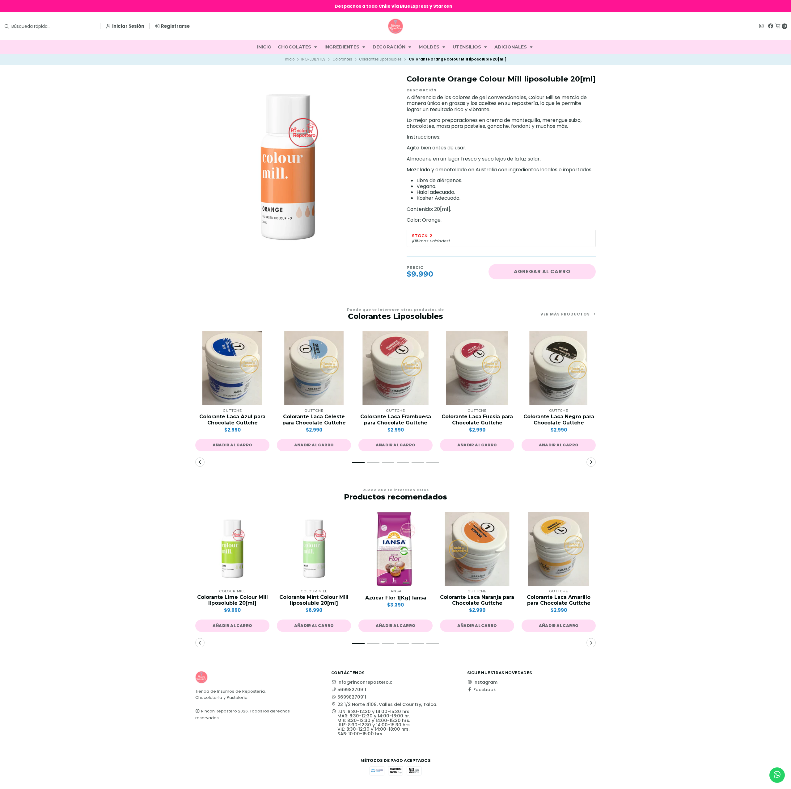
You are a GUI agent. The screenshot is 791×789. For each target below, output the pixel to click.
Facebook (484, 689)
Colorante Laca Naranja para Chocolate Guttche (477, 600)
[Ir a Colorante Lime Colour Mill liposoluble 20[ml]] (232, 549)
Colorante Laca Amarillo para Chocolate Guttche (558, 600)
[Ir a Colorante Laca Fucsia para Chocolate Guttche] (477, 368)
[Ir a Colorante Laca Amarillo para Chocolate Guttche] (559, 549)
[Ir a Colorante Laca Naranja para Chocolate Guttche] (477, 549)
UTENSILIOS (467, 47)
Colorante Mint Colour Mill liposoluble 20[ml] (314, 600)
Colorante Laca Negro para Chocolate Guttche (558, 419)
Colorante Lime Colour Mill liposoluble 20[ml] (232, 600)
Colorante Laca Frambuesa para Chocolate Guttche (395, 419)
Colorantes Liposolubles (380, 59)
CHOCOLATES (295, 47)
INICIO (264, 47)
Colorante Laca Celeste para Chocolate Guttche (314, 419)
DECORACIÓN (390, 47)
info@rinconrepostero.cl (365, 682)
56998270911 (351, 689)
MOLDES (430, 47)
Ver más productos (565, 314)
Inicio (289, 59)
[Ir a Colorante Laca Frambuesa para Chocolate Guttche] (395, 368)
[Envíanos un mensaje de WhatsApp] (777, 775)
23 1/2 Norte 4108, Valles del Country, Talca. (387, 704)
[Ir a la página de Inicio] (395, 26)
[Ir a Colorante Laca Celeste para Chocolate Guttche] (314, 368)
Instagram (485, 682)
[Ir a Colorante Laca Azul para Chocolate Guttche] (232, 368)
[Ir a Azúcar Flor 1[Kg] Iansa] (395, 549)
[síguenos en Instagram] (761, 26)
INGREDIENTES (342, 47)
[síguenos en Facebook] (771, 26)
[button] (232, 445)
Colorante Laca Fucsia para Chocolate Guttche (477, 419)
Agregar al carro (542, 271)
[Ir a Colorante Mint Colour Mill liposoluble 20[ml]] (314, 549)
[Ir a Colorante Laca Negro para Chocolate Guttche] (559, 368)
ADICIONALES (511, 47)
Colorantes (342, 59)
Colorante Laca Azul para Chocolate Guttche (232, 419)
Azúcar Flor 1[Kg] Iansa (395, 598)
